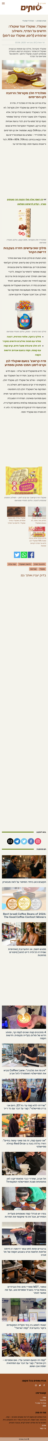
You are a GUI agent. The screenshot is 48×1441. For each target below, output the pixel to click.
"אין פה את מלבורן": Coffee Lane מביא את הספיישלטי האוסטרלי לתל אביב (25, 1072)
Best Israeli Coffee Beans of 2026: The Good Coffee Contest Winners (24, 915)
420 (44, 1406)
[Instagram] (36, 1385)
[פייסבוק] (44, 1385)
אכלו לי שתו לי (40, 1403)
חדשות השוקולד (25, 564)
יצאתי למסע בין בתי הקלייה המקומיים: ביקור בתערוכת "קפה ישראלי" (26, 1326)
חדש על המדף (39, 564)
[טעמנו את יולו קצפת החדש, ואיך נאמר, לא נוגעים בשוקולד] (37, 512)
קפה (44, 1397)
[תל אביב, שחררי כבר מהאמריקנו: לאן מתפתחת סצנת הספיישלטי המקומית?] (24, 1163)
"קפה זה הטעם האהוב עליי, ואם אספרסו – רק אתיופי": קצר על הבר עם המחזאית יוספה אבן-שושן (24, 1363)
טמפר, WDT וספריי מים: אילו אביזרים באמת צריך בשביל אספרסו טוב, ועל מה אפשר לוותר (25, 1289)
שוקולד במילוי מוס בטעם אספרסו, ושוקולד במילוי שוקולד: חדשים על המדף (16, 520)
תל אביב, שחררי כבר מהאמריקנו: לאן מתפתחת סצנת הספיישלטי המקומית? (26, 1180)
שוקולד (42, 569)
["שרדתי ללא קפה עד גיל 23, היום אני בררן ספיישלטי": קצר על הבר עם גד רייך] (24, 1090)
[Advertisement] (24, 172)
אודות (44, 1425)
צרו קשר (43, 1428)
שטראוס (33, 569)
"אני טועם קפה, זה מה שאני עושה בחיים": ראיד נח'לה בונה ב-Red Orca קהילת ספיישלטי (24, 1143)
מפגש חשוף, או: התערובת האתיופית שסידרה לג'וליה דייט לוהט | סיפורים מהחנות (27, 952)
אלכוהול (43, 1400)
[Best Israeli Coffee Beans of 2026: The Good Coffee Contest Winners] (24, 899)
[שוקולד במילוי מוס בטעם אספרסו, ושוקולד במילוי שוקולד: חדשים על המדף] (16, 512)
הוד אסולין (41, 42)
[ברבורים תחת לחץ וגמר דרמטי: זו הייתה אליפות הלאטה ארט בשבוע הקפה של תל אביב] (24, 1233)
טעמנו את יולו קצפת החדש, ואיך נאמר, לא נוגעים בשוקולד (38, 520)
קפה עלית (12, 564)
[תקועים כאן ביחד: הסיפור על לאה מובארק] (24, 867)
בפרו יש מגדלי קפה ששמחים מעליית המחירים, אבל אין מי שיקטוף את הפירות (25, 1215)
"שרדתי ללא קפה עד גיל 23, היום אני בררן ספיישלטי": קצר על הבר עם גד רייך (25, 1107)
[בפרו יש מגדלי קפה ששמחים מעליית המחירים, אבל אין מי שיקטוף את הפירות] (24, 1198)
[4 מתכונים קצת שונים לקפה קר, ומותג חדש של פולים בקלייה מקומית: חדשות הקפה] (24, 1017)
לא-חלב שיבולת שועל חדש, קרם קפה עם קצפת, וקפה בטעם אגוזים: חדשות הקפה (22, 350)
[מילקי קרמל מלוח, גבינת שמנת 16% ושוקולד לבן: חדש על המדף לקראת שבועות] (37, 532)
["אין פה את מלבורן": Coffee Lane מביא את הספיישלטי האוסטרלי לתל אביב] (24, 1055)
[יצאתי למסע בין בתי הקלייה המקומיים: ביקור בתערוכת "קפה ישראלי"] (24, 1309)
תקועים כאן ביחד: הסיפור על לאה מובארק (24, 881)
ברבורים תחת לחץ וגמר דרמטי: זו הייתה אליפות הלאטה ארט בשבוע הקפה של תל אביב (25, 1251)
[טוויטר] (40, 1385)
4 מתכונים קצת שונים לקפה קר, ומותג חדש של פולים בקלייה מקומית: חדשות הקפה (26, 1035)
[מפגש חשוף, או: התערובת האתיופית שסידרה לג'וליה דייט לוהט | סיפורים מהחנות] (24, 934)
